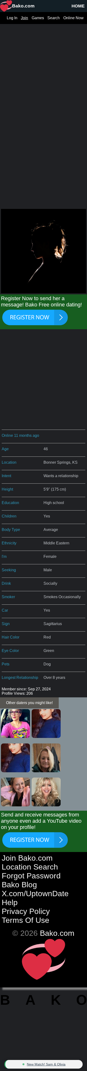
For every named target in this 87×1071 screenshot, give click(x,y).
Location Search (30, 867)
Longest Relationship (20, 677)
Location (9, 462)
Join (24, 18)
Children (9, 516)
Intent (6, 476)
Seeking (9, 570)
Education (10, 503)
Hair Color (10, 637)
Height (7, 489)
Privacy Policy (26, 911)
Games (38, 18)
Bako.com (57, 933)
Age (5, 449)
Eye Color (10, 651)
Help (10, 902)
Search (53, 18)
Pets (5, 664)
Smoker (8, 597)
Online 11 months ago (20, 435)
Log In (12, 18)
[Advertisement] (43, 67)
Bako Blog (19, 884)
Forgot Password (31, 875)
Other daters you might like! (29, 703)
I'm (4, 556)
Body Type (11, 530)
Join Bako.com (27, 858)
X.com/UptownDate (35, 893)
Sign (6, 624)
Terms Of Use (25, 920)
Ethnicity (9, 543)
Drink (6, 583)
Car (5, 610)
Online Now (73, 18)
